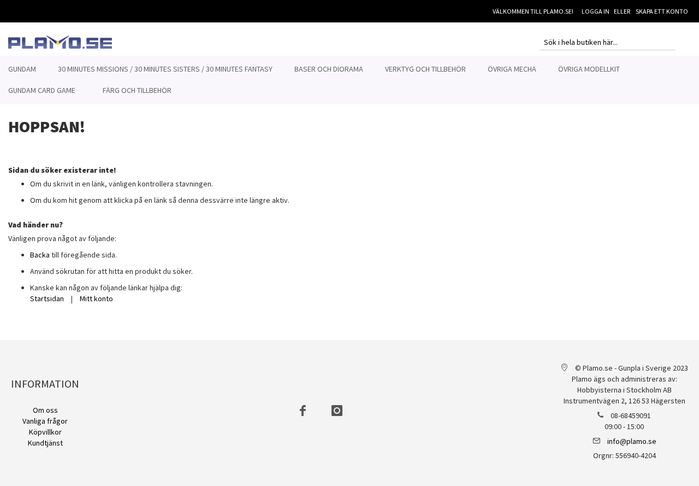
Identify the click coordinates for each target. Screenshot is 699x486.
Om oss (45, 410)
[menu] (349, 79)
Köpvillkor (45, 432)
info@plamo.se (631, 441)
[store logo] (60, 42)
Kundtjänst (45, 443)
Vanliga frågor (45, 421)
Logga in (595, 11)
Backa (40, 255)
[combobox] (607, 42)
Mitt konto (96, 298)
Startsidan (47, 298)
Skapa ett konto (662, 11)
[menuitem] (22, 69)
